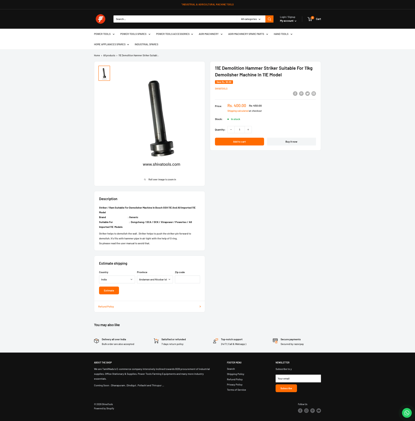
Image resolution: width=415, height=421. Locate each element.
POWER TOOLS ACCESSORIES (173, 33)
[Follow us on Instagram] (306, 410)
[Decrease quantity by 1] (231, 129)
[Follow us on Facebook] (300, 410)
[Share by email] (313, 93)
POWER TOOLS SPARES (133, 33)
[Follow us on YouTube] (318, 410)
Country (103, 272)
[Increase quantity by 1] (248, 129)
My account (287, 20)
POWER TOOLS (102, 33)
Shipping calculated (238, 110)
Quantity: (220, 129)
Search (231, 368)
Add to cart (239, 141)
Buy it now (291, 141)
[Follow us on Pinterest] (312, 410)
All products (109, 55)
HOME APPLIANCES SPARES (109, 44)
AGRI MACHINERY (209, 33)
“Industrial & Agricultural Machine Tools (207, 4)
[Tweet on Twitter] (307, 93)
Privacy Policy (235, 384)
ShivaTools (221, 88)
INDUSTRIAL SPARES (146, 44)
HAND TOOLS (281, 33)
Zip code (180, 272)
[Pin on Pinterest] (301, 93)
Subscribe (286, 388)
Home (97, 55)
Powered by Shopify (104, 408)
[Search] (269, 19)
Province (142, 272)
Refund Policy (106, 306)
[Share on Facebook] (295, 93)
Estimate (109, 290)
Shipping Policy (235, 373)
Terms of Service (236, 389)
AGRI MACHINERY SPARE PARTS (246, 33)
